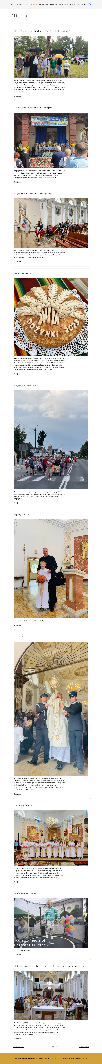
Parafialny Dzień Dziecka (25, 893)
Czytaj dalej (17, 96)
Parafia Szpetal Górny (19, 4)
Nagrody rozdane (21, 514)
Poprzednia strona (17, 1047)
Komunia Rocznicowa (23, 805)
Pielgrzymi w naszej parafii (26, 385)
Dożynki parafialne (22, 273)
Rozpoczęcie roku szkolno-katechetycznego (33, 193)
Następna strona (85, 1047)
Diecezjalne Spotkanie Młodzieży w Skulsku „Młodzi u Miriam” (42, 31)
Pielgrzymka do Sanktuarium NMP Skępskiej (33, 107)
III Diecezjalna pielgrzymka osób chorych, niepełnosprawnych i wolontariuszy (49, 966)
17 (56, 1047)
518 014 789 (61, 1058)
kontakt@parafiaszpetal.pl (79, 1058)
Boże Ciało (18, 637)
